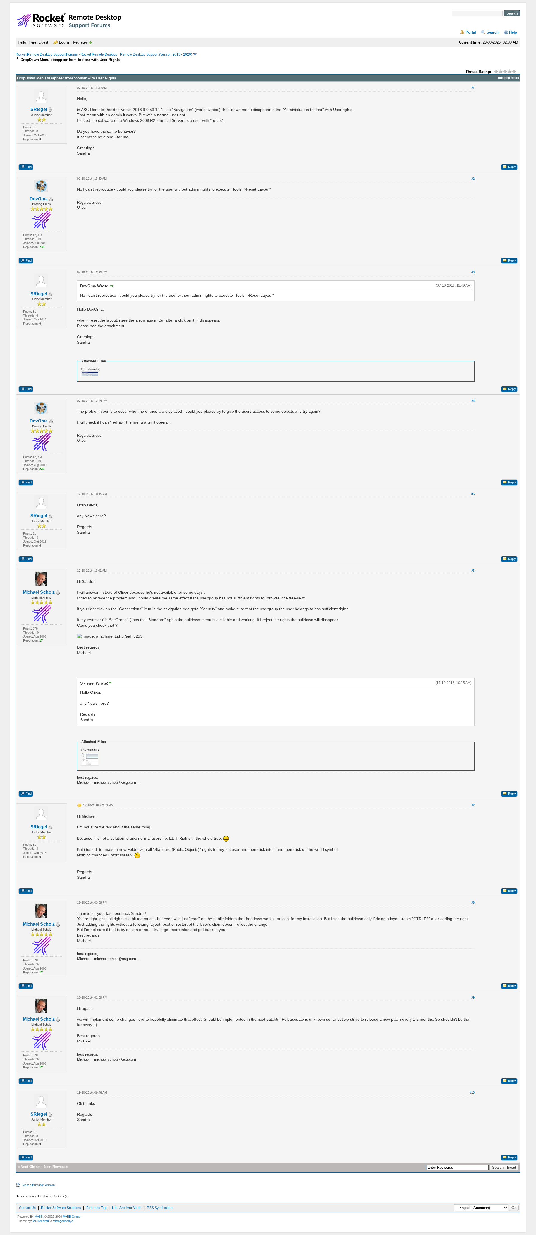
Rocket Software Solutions (61, 1208)
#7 (473, 805)
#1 (473, 87)
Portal (471, 32)
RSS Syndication (160, 1208)
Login (64, 42)
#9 (473, 997)
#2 (473, 178)
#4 (473, 400)
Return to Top (96, 1208)
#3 (473, 272)
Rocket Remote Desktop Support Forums (47, 54)
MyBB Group (71, 1216)
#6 (473, 570)
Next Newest (54, 1167)
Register (80, 42)
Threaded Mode (507, 77)
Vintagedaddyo (63, 1221)
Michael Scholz (39, 592)
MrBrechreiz (41, 1221)
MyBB (39, 1216)
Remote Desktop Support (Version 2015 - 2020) (156, 54)
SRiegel (38, 109)
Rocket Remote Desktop (98, 54)
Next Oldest (30, 1167)
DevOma (39, 198)
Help (513, 32)
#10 (472, 1092)
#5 (473, 494)
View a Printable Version (38, 1185)
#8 (473, 902)
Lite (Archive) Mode (127, 1208)
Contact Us (27, 1208)
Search (493, 32)
